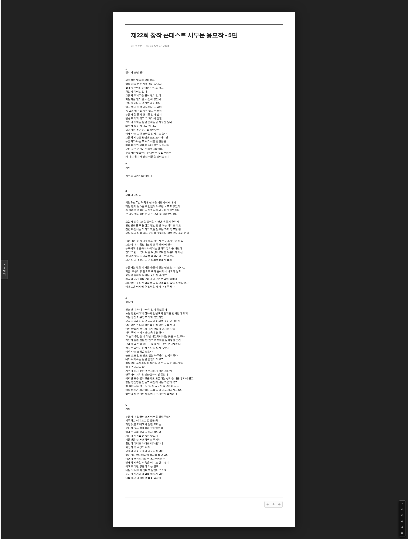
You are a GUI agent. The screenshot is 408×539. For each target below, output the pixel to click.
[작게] (402, 515)
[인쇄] (402, 533)
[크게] (402, 509)
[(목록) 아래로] (402, 527)
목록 (4, 269)
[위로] (402, 521)
